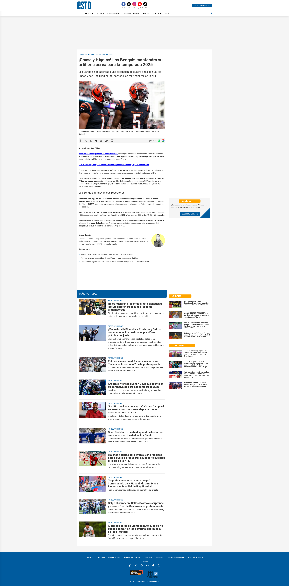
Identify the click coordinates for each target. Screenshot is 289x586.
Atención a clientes (196, 557)
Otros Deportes (113, 13)
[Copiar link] (106, 141)
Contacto (89, 557)
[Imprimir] (112, 141)
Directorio (101, 557)
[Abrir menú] (78, 13)
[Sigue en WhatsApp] (159, 141)
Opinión (136, 13)
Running (127, 13)
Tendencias (157, 13)
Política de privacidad (132, 557)
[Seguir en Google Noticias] (163, 141)
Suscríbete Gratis (190, 214)
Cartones (146, 13)
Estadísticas (88, 13)
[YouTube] (140, 4)
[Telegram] (96, 141)
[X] (129, 4)
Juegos (168, 13)
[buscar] (211, 13)
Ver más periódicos (202, 5)
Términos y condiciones (154, 557)
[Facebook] (123, 4)
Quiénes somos (114, 557)
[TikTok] (145, 4)
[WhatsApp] (91, 141)
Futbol (100, 13)
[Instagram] (134, 4)
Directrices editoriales (176, 557)
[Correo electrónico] (101, 141)
